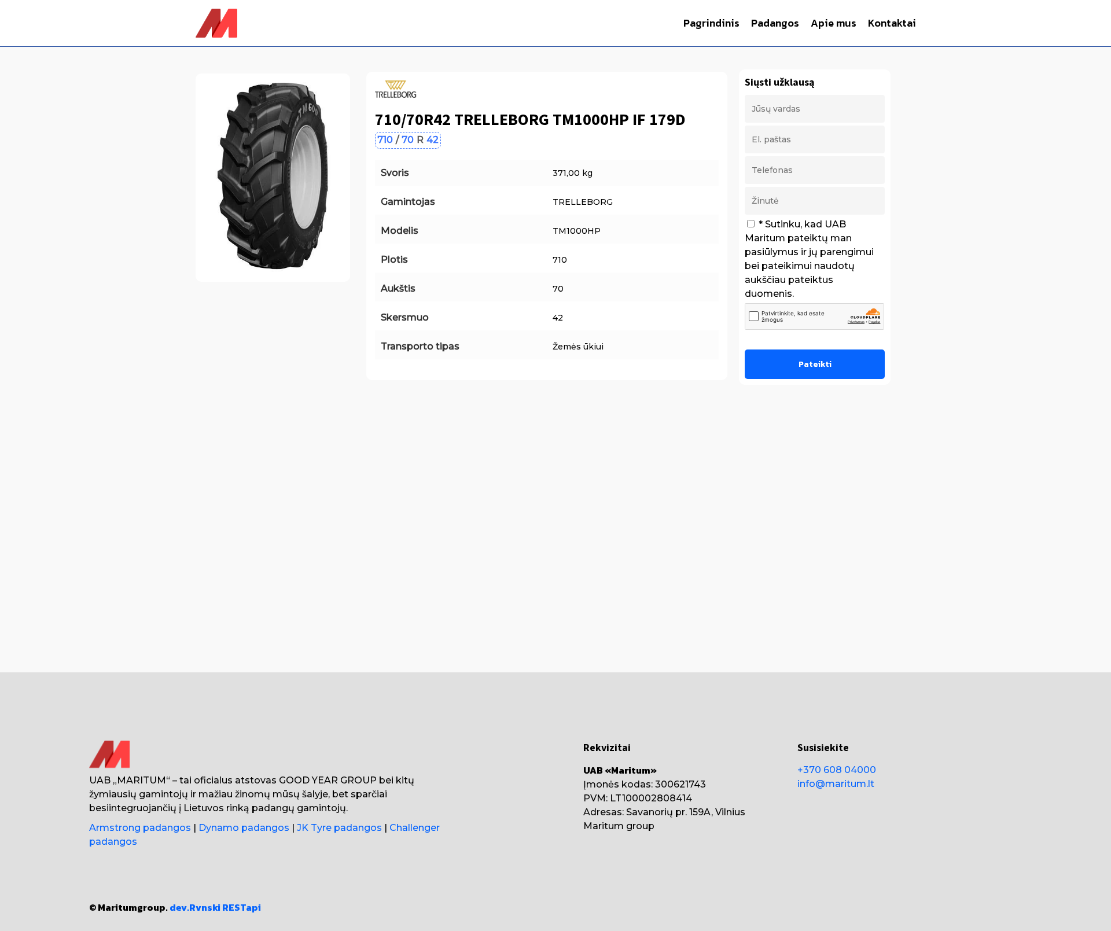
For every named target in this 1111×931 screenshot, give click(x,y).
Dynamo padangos (243, 827)
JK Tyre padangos (339, 827)
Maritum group (618, 825)
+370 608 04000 (836, 769)
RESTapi (241, 907)
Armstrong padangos (140, 827)
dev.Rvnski (195, 907)
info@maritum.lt (835, 783)
